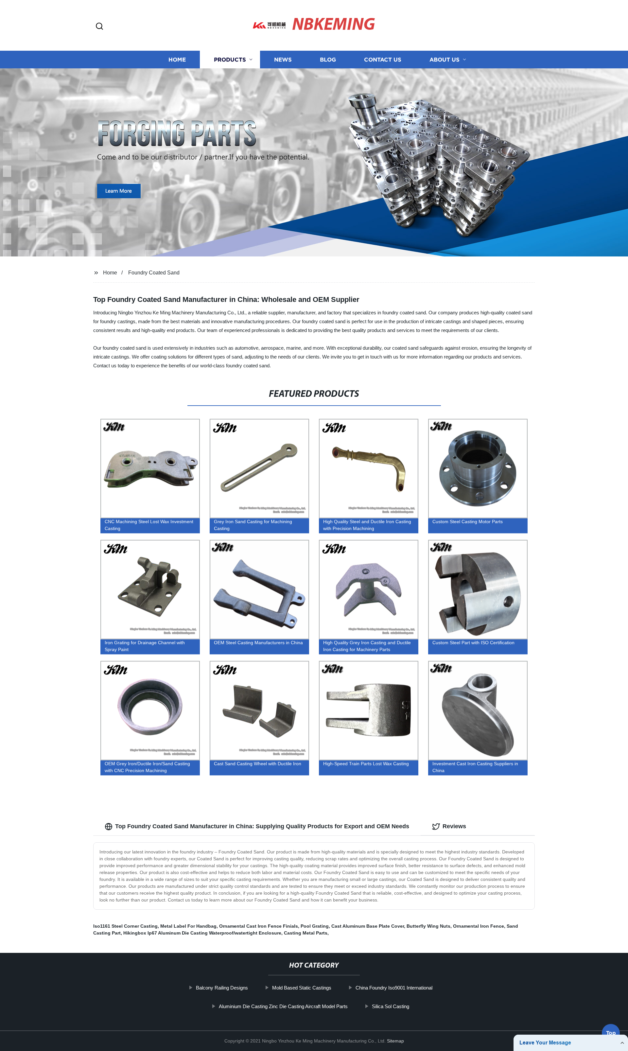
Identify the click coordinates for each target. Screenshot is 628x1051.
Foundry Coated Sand (154, 272)
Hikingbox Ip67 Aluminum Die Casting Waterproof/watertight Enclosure (202, 933)
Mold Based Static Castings (301, 987)
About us (444, 60)
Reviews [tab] (454, 826)
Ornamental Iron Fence (478, 926)
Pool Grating (315, 926)
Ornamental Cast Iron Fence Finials (258, 926)
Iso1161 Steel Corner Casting (125, 926)
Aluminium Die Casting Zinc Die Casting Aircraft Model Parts (283, 1006)
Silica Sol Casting (390, 1006)
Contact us (382, 60)
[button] (99, 27)
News (283, 60)
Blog (328, 60)
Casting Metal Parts (305, 933)
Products (230, 60)
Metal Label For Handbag (188, 926)
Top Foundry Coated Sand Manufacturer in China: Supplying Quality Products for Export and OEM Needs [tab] (262, 826)
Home (177, 60)
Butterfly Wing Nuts (428, 926)
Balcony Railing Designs (222, 987)
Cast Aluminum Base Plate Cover (367, 926)
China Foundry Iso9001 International (394, 987)
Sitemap (395, 1040)
